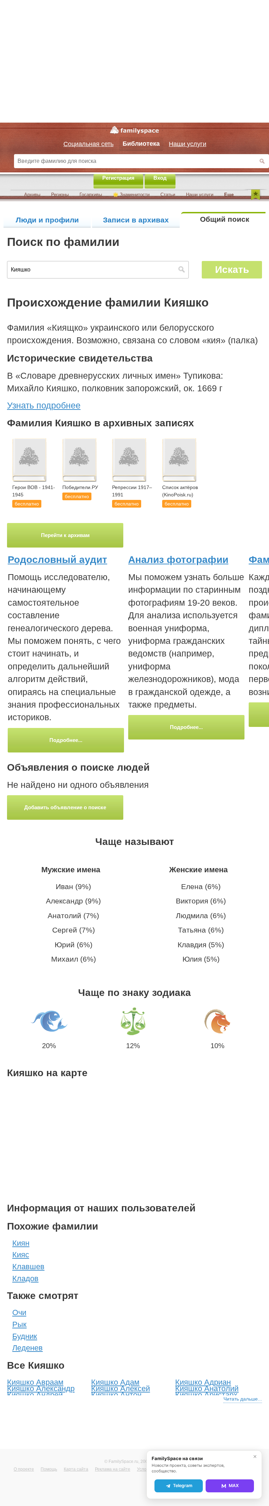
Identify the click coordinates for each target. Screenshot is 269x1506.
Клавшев (28, 1266)
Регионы (60, 194)
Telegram (182, 1485)
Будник (24, 1336)
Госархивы (91, 194)
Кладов (25, 1278)
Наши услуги (199, 194)
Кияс (20, 1254)
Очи (19, 1312)
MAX (234, 1485)
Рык (19, 1324)
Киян (20, 1243)
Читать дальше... (242, 1399)
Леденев (27, 1347)
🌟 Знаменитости (131, 194)
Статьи (167, 194)
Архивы (32, 194)
